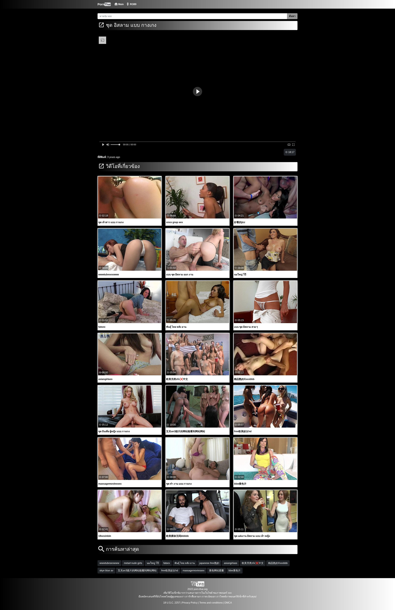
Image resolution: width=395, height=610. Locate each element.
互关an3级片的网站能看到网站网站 (137, 570)
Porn (104, 4)
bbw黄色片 (235, 570)
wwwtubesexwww (109, 563)
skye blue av (106, 570)
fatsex (166, 563)
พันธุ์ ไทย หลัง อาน (185, 563)
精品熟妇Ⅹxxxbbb (278, 563)
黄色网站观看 (216, 570)
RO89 (132, 4)
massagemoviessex (193, 570)
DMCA (228, 602)
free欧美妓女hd (169, 570)
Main (121, 4)
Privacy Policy (190, 602)
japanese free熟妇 (209, 563)
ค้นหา (292, 16)
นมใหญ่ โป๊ (153, 563)
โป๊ (197, 583)
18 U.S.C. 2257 (171, 602)
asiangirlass (230, 563)
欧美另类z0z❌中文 (253, 563)
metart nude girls (133, 563)
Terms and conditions (211, 602)
